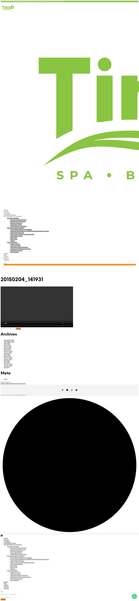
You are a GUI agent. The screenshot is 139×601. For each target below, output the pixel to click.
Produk (6, 253)
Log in (5, 379)
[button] (5, 263)
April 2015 (7, 362)
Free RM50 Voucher (10, 215)
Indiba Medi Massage (17, 232)
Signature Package (13, 218)
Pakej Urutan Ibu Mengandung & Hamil (22, 234)
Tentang (6, 211)
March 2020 (7, 346)
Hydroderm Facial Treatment (19, 247)
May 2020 (7, 343)
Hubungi (6, 260)
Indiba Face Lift (15, 244)
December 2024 (9, 340)
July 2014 (6, 367)
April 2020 (7, 345)
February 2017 (8, 351)
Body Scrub (13, 239)
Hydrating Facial (15, 245)
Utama (6, 210)
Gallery (6, 257)
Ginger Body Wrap (16, 224)
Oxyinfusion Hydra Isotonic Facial (20, 248)
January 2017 (8, 353)
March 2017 (7, 350)
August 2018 (7, 348)
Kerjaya (6, 258)
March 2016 (7, 356)
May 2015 (7, 361)
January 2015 (8, 366)
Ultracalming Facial (16, 250)
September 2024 (9, 341)
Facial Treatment (12, 242)
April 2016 (7, 354)
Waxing (12, 240)
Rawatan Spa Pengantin (17, 221)
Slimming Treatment (16, 223)
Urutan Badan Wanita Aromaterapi (21, 229)
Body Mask (13, 237)
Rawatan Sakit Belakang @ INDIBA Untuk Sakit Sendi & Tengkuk (29, 231)
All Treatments (14, 252)
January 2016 (8, 359)
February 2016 (8, 358)
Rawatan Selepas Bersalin (18, 219)
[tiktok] (132, 4)
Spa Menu (7, 213)
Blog (5, 255)
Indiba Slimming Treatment (18, 226)
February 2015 (8, 364)
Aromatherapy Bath (16, 236)
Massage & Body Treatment (15, 228)
